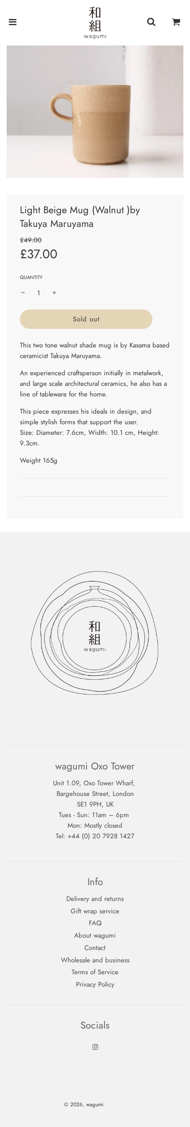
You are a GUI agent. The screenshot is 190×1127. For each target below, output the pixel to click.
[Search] (151, 22)
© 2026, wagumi (83, 1104)
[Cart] (176, 22)
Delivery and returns (95, 899)
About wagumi (95, 935)
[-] (23, 293)
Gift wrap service (95, 911)
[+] (54, 293)
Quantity (31, 277)
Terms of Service (95, 972)
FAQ (95, 923)
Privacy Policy (95, 984)
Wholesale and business (95, 960)
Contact (95, 948)
